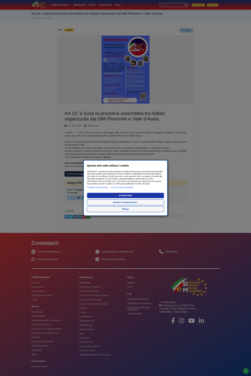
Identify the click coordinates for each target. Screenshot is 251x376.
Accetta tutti (125, 195)
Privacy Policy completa (122, 187)
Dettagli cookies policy (97, 187)
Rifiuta (125, 209)
